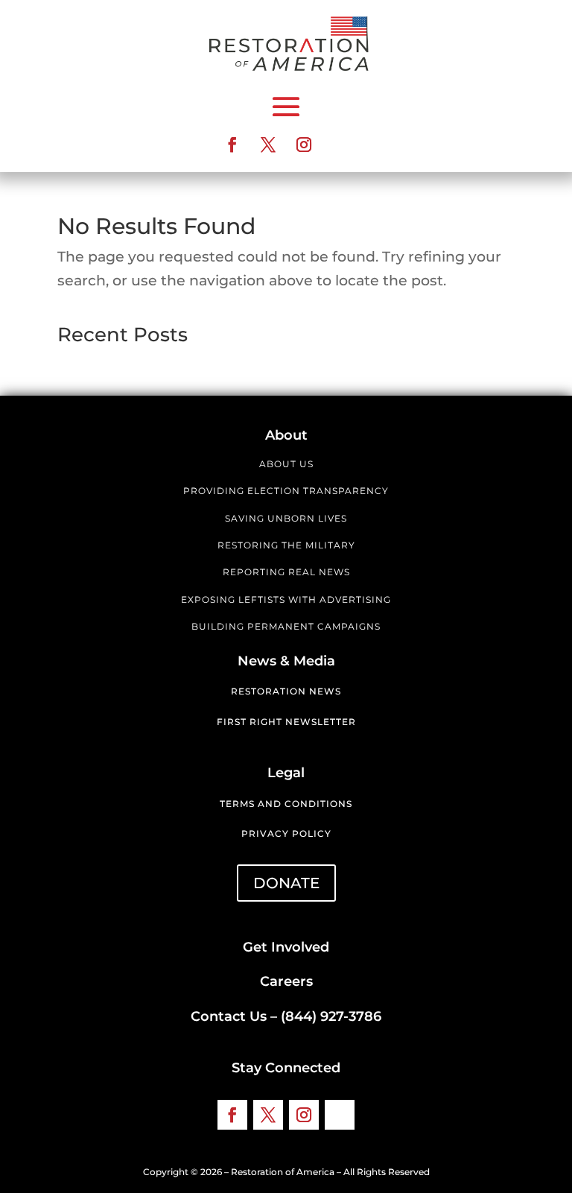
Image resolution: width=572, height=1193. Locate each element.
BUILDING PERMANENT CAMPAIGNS (286, 626)
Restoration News (286, 691)
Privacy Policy (286, 833)
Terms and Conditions (286, 803)
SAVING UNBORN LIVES (286, 518)
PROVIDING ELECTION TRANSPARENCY (286, 490)
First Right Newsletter (286, 721)
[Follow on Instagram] (304, 144)
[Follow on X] (268, 144)
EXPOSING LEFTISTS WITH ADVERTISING (286, 599)
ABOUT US (286, 463)
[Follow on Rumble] (340, 144)
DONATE (286, 883)
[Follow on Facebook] (232, 144)
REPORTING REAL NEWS (286, 571)
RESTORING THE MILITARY (286, 545)
